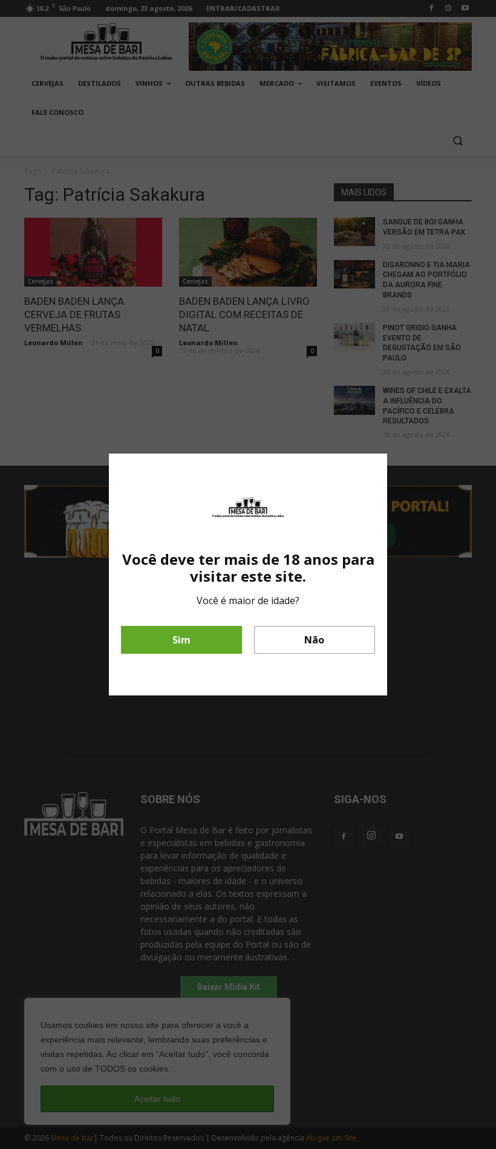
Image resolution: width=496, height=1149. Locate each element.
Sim (181, 639)
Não (314, 639)
